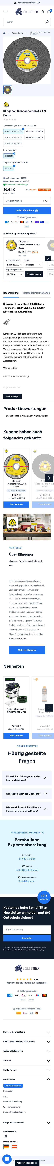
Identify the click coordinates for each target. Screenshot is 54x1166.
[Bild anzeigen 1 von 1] (7, 90)
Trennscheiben (17, 33)
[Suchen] (47, 22)
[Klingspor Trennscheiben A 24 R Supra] (11, 245)
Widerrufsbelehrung (11, 1107)
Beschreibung (11, 292)
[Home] (4, 33)
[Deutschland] (6, 1146)
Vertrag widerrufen (13, 1086)
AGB (5, 1096)
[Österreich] (14, 1146)
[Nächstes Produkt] (48, 258)
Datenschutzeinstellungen (14, 1112)
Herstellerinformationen (36, 292)
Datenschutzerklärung (12, 1101)
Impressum (8, 1091)
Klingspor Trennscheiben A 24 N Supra (40, 33)
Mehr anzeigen (12, 396)
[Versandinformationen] (28, 181)
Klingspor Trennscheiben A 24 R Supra (29, 244)
